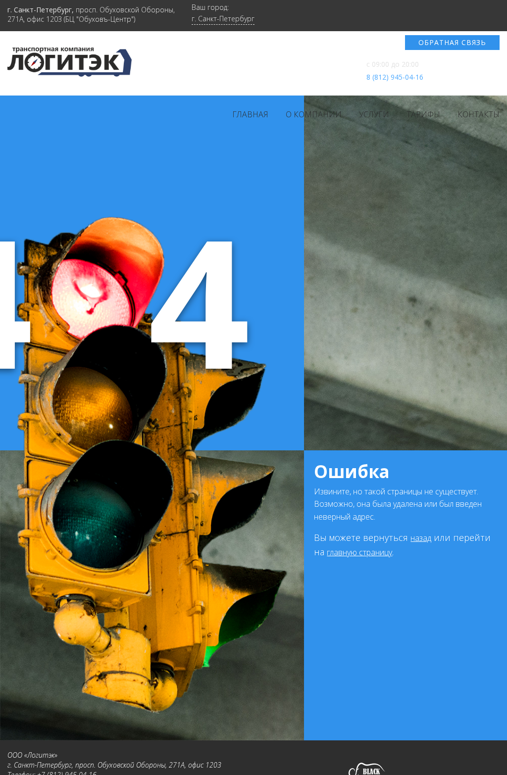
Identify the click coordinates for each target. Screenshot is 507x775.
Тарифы (423, 114)
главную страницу (359, 552)
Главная (250, 114)
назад (420, 538)
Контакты (478, 114)
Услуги (374, 114)
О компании (314, 114)
